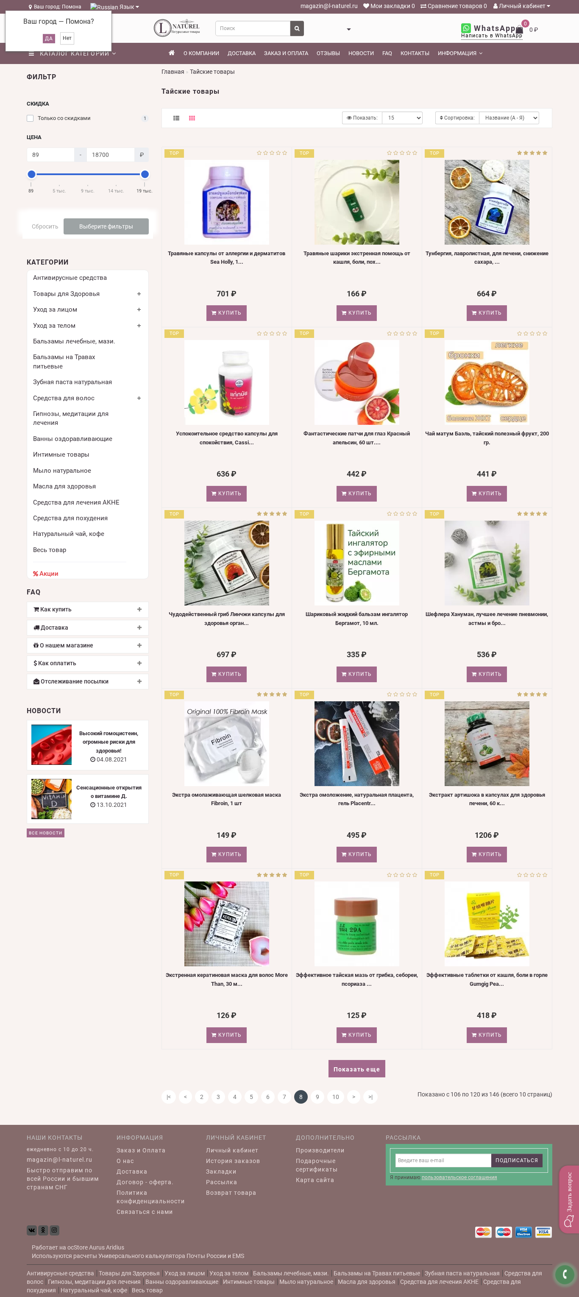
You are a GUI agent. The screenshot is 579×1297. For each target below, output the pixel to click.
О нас (125, 1161)
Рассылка (221, 1182)
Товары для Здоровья (66, 294)
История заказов (233, 1161)
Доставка (242, 53)
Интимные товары (61, 454)
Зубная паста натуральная (72, 382)
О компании (201, 53)
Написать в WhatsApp (492, 36)
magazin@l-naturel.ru (328, 6)
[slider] (31, 174)
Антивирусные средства (70, 278)
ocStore (77, 1247)
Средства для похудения (70, 518)
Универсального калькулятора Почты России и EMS (171, 1255)
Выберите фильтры (106, 226)
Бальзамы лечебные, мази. (74, 341)
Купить (229, 313)
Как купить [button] (55, 609)
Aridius (115, 1247)
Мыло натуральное (62, 470)
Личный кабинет (522, 6)
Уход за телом (54, 325)
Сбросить (45, 226)
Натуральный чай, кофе (68, 534)
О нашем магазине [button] (66, 645)
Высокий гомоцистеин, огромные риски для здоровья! (108, 742)
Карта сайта (315, 1180)
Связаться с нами (145, 1211)
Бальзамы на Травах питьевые (377, 1273)
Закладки (221, 1171)
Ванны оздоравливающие (72, 439)
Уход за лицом (55, 309)
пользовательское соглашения (459, 1177)
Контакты (415, 53)
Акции (48, 573)
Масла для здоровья (64, 486)
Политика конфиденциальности (151, 1197)
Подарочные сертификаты (317, 1165)
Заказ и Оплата (141, 1150)
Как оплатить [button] (56, 663)
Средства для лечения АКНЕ (76, 502)
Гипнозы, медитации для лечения (94, 1281)
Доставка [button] (53, 628)
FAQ (387, 53)
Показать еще (357, 1069)
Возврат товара (231, 1192)
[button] (569, 1199)
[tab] (88, 609)
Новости (361, 53)
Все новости (45, 833)
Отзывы (328, 53)
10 (335, 1096)
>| (370, 1096)
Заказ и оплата (286, 53)
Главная (172, 71)
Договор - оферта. (145, 1182)
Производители (320, 1150)
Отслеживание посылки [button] (74, 681)
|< (169, 1096)
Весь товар (49, 550)
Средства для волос (64, 398)
